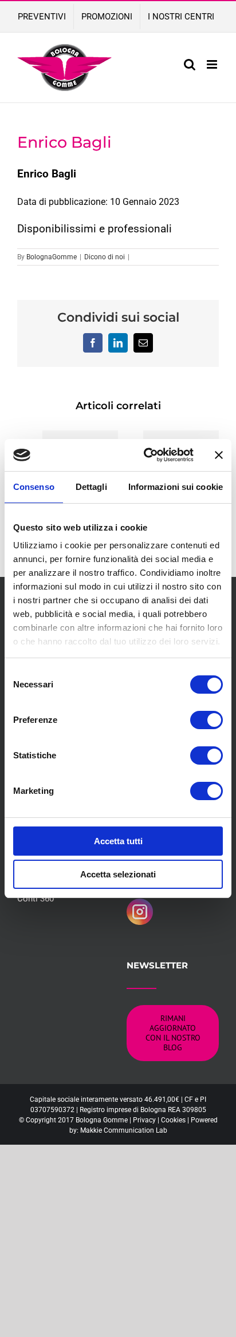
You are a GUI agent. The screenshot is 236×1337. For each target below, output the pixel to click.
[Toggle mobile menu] (213, 64)
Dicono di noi (104, 257)
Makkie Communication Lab (123, 1130)
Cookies (173, 1120)
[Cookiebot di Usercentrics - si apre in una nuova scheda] (146, 455)
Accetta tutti (118, 841)
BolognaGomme (51, 257)
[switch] (206, 720)
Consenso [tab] (33, 487)
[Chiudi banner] (219, 455)
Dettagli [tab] (91, 487)
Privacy (144, 1120)
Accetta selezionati (118, 874)
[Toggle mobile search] (189, 64)
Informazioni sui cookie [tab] (175, 487)
